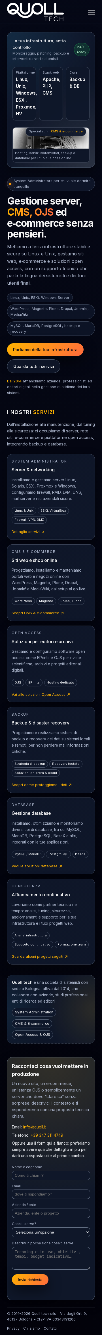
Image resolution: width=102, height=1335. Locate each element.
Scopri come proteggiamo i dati (42, 785)
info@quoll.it (34, 1127)
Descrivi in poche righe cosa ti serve (42, 1243)
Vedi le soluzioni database (37, 866)
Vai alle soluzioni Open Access (41, 694)
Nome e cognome (27, 1167)
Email (16, 1186)
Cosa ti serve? (24, 1224)
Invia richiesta (30, 1279)
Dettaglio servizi (28, 532)
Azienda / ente (24, 1205)
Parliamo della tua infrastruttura (45, 349)
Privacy (13, 1328)
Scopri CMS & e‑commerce (38, 613)
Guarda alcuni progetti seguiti (40, 956)
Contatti (50, 1328)
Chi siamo (31, 1328)
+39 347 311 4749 (47, 1135)
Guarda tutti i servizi (33, 366)
